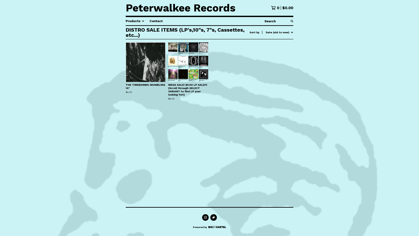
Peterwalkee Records (181, 8)
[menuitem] (135, 21)
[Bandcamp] (213, 217)
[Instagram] (205, 217)
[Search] (292, 21)
